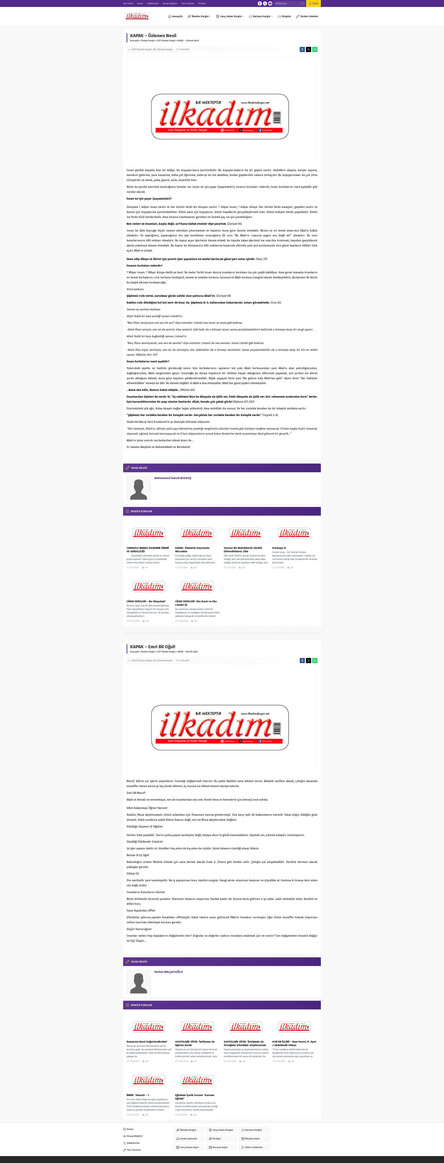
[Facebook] (260, 3)
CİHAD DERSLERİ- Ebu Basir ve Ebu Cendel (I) (196, 603)
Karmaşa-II (279, 547)
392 (154, 49)
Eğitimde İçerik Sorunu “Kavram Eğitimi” (194, 1097)
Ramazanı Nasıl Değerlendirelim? (147, 1041)
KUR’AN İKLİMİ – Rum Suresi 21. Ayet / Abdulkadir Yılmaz (294, 1043)
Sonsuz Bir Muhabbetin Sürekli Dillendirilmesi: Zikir (243, 549)
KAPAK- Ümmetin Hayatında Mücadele (192, 549)
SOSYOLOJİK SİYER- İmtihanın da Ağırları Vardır (195, 1043)
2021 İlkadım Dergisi (166, 40)
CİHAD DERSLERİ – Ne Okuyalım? (146, 601)
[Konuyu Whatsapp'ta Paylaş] (314, 49)
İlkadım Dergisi (148, 40)
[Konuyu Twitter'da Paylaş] (308, 49)
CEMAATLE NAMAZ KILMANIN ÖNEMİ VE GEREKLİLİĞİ (148, 549)
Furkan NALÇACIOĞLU (168, 972)
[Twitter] (265, 3)
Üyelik (315, 3)
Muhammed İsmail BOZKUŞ (172, 478)
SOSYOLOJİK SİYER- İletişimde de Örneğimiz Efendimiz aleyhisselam (245, 1043)
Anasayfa (134, 40)
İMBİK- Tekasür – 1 (138, 1095)
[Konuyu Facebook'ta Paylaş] (302, 49)
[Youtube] (270, 3)
